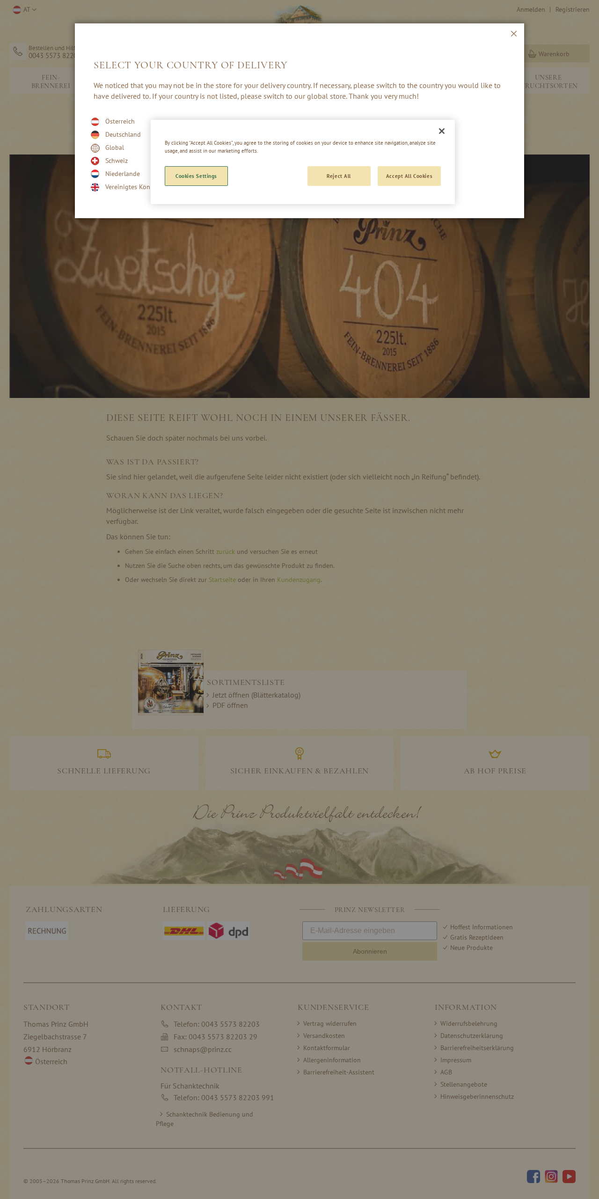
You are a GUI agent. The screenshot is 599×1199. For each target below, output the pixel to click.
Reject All (339, 175)
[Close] (441, 131)
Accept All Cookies (409, 175)
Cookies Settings (196, 175)
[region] (303, 162)
